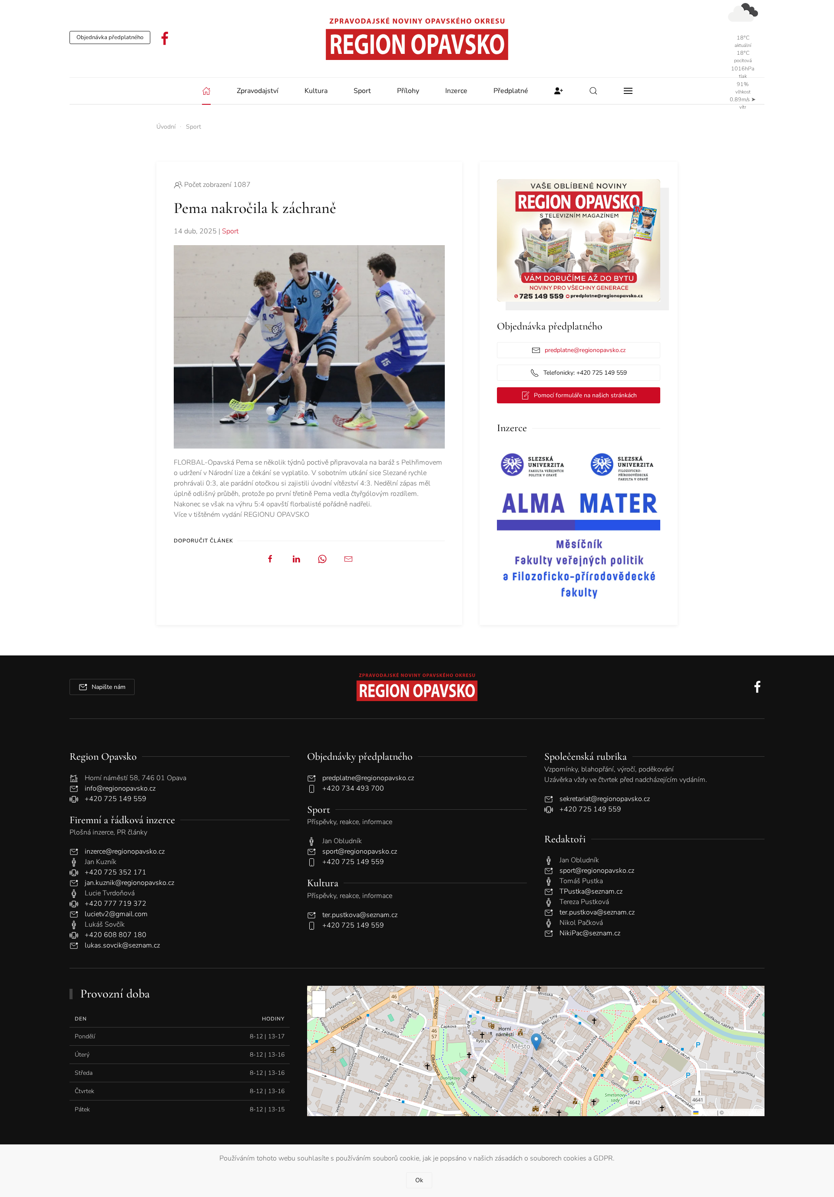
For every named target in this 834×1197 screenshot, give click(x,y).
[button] (593, 91)
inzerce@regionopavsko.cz (125, 851)
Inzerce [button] (456, 91)
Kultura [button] (316, 91)
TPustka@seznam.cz (590, 891)
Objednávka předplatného (109, 37)
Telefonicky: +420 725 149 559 (585, 373)
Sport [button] (362, 91)
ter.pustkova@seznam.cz (359, 915)
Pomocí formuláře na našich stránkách (585, 395)
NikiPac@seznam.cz (589, 933)
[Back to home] (417, 38)
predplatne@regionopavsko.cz (585, 350)
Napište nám (109, 687)
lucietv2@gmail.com (116, 914)
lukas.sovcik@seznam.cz (122, 945)
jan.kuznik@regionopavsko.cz (129, 883)
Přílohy (408, 91)
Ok (419, 1180)
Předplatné (510, 91)
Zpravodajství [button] (257, 91)
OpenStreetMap (743, 1112)
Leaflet (707, 1112)
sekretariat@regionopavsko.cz (604, 799)
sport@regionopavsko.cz (359, 851)
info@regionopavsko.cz (120, 788)
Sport (230, 231)
